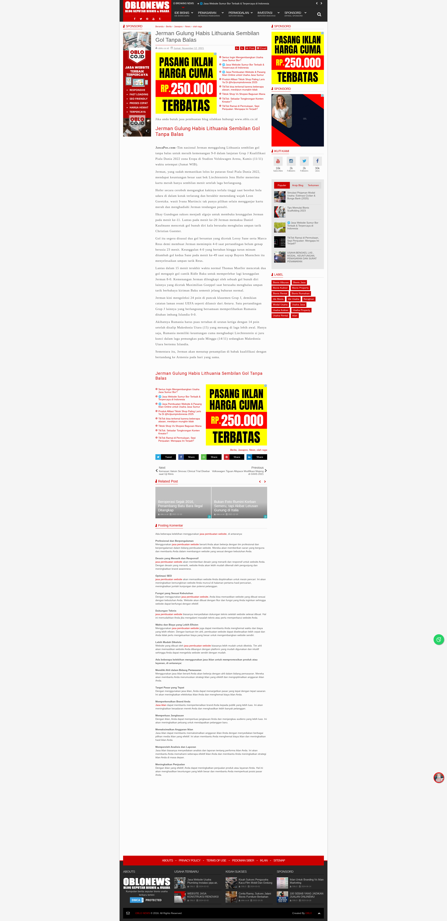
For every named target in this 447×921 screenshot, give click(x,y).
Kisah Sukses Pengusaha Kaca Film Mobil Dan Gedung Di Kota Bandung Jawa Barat (255, 882)
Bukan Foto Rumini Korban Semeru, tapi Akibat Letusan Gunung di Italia (236, 506)
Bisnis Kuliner (280, 287)
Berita (233, 449)
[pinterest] (147, 19)
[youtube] (153, 19)
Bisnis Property (300, 287)
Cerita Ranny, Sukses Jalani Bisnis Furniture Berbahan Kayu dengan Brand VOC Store (255, 898)
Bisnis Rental (280, 293)
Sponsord (293, 14)
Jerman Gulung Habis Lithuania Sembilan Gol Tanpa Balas (209, 376)
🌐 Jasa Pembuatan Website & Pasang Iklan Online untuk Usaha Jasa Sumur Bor (245, 3)
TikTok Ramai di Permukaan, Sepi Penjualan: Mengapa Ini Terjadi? (240, 107)
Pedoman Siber (243, 860)
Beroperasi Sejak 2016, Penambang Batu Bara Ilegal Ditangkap (180, 506)
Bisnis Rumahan (301, 293)
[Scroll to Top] (319, 913)
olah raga (262, 449)
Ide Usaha (293, 299)
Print (251, 48)
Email (263, 48)
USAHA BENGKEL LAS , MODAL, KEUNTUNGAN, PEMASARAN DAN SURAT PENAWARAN (302, 257)
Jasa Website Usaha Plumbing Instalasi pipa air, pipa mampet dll (202, 882)
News (252, 449)
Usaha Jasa (298, 304)
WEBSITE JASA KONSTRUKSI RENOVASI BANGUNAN (203, 896)
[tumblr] (160, 19)
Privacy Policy (189, 860)
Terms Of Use (216, 860)
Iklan (264, 860)
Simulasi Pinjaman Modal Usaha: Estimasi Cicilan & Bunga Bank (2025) (301, 195)
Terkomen (313, 185)
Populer (282, 185)
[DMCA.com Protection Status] (146, 899)
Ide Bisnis (278, 299)
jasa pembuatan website (213, 533)
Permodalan (239, 14)
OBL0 (308, 913)
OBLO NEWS (142, 913)
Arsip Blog (297, 185)
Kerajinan (309, 299)
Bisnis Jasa (299, 282)
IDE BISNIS (181, 14)
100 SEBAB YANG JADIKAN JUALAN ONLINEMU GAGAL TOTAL (306, 896)
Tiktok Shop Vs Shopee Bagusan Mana (243, 94)
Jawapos (243, 449)
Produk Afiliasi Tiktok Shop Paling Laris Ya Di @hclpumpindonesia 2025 (243, 81)
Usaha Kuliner (280, 310)
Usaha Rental (280, 315)
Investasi (267, 14)
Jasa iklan (161, 705)
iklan (294, 315)
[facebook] (134, 19)
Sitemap (279, 860)
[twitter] (141, 19)
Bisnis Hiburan (281, 282)
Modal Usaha (280, 304)
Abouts (167, 860)
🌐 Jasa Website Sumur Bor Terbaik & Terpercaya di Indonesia (243, 66)
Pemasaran (209, 14)
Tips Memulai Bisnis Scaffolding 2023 (298, 209)
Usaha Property (301, 310)
